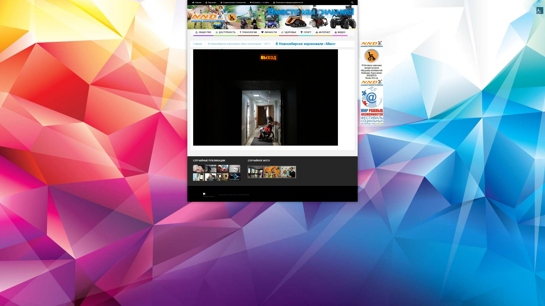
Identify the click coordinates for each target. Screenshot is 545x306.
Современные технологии (234, 3)
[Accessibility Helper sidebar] (539, 10)
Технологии (249, 32)
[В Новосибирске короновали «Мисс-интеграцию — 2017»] (265, 97)
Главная (198, 3)
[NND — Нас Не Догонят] (213, 17)
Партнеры (212, 3)
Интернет (324, 32)
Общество (205, 32)
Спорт (307, 32)
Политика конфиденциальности (289, 3)
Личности (271, 32)
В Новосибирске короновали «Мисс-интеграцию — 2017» (239, 43)
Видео (341, 32)
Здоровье (290, 32)
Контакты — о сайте (260, 3)
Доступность (227, 32)
